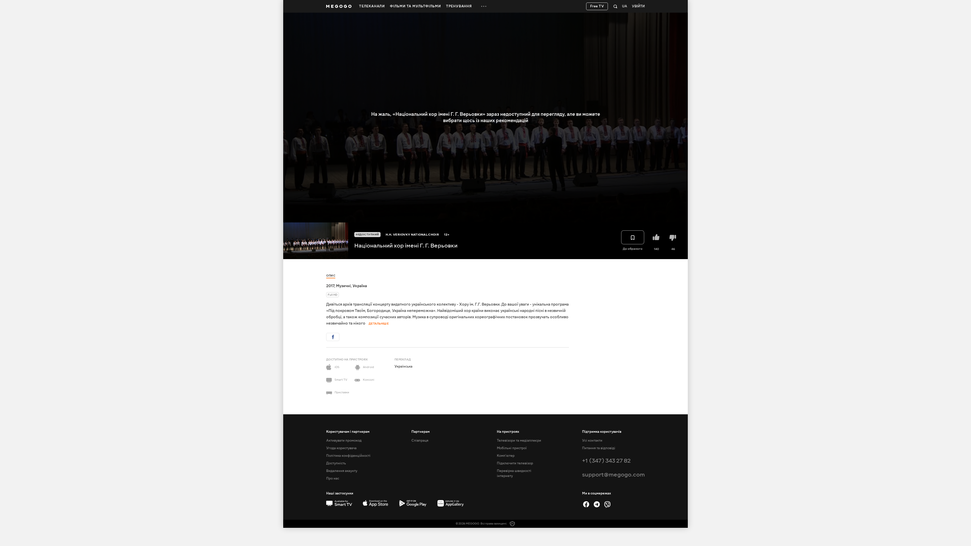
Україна (359, 285)
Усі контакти (592, 440)
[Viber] (607, 504)
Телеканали (372, 6)
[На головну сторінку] (338, 6)
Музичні (343, 285)
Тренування (459, 6)
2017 (330, 285)
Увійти (638, 6)
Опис (330, 276)
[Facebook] (586, 504)
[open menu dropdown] (484, 6)
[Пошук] (615, 6)
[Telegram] (597, 504)
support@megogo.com (613, 475)
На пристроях (508, 431)
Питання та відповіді (598, 448)
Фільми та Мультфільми (415, 6)
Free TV (597, 6)
